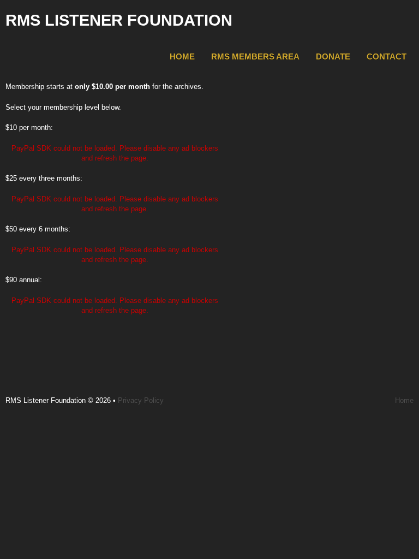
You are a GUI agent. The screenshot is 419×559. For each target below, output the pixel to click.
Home (182, 56)
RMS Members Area (255, 56)
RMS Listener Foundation (118, 20)
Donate (333, 56)
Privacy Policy (141, 400)
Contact (386, 56)
